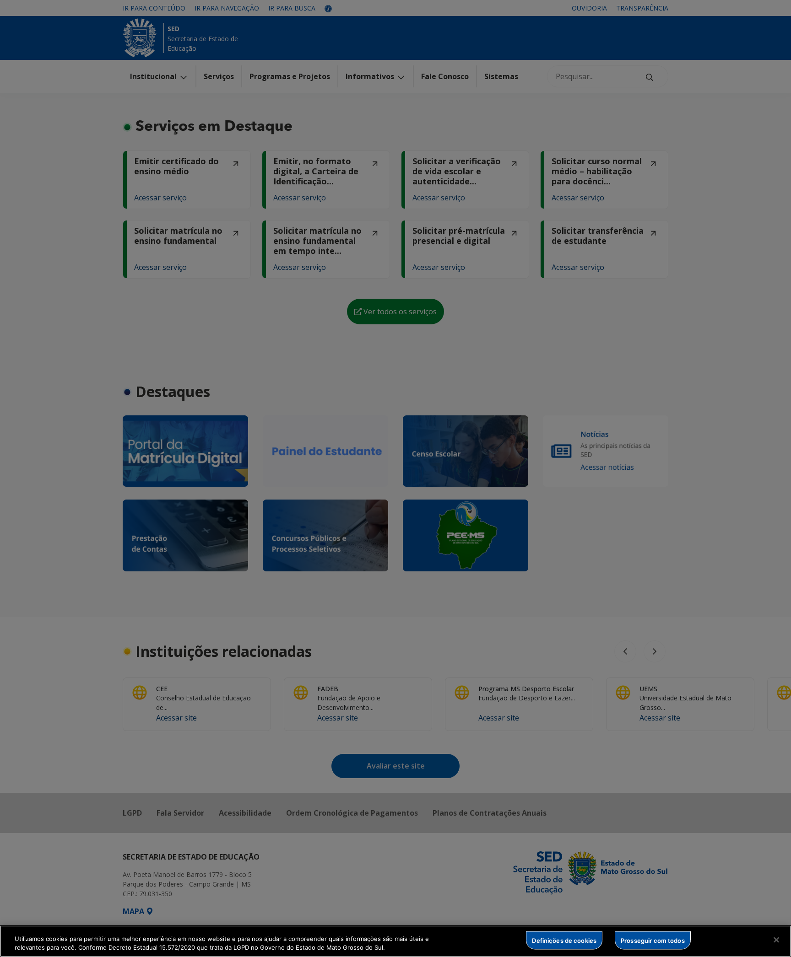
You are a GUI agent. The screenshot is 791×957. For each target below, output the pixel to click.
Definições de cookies (564, 940)
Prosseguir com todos (653, 940)
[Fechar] (776, 940)
